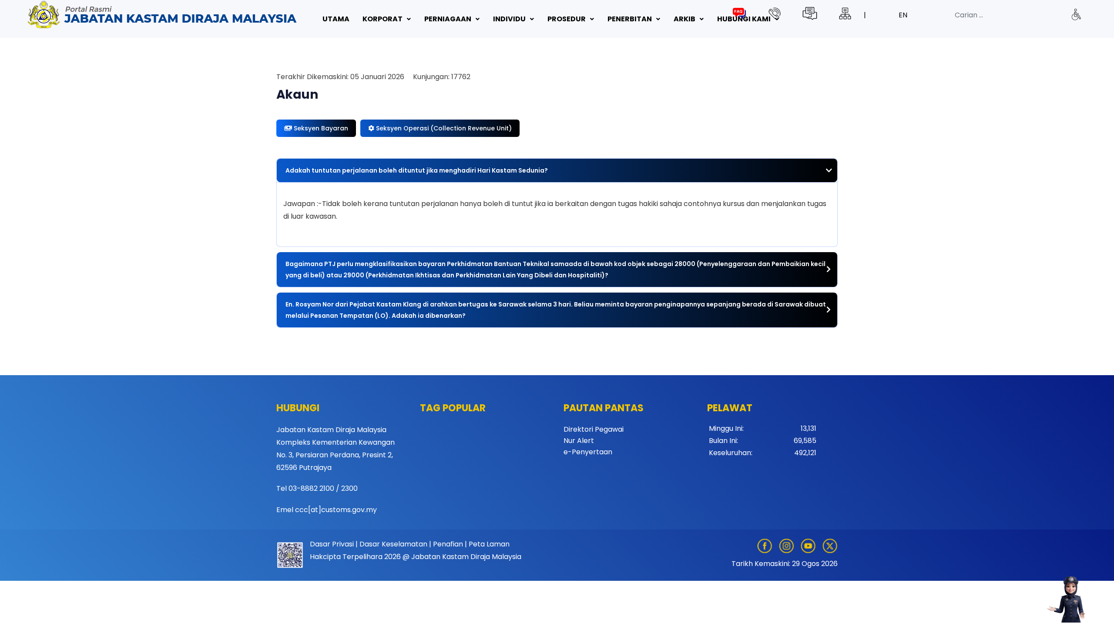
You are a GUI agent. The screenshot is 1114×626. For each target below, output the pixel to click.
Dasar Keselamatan (393, 544)
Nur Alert (579, 441)
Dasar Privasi (332, 544)
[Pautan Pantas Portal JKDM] (164, 14)
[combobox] (1021, 15)
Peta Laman (489, 544)
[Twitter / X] (830, 545)
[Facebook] (767, 545)
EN (903, 15)
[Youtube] (811, 545)
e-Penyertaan (588, 452)
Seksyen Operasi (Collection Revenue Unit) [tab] (443, 128)
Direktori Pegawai (594, 429)
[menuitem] (336, 19)
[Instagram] (789, 545)
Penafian (448, 544)
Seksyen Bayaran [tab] (320, 128)
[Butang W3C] (1076, 14)
